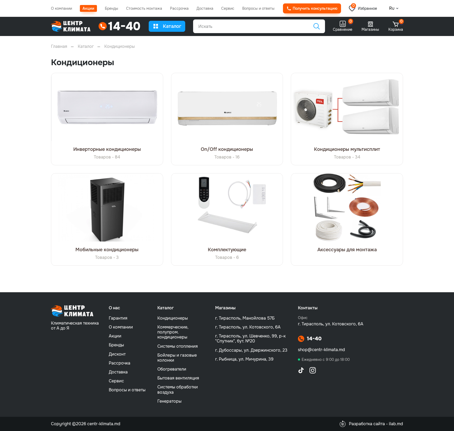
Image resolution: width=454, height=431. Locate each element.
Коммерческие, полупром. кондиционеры (172, 332)
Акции (88, 8)
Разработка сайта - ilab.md (376, 424)
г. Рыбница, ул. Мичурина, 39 (244, 359)
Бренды (111, 8)
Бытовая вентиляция (178, 378)
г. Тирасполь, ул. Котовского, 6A (248, 327)
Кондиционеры (172, 318)
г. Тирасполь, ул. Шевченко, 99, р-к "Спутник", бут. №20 (250, 338)
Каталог (172, 26)
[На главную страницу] (71, 26)
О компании (61, 8)
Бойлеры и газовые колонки (177, 357)
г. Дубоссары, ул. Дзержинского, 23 (251, 350)
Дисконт (117, 354)
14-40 (314, 339)
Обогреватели (171, 369)
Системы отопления (177, 346)
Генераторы (169, 401)
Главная (59, 46)
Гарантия (118, 318)
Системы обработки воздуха (177, 389)
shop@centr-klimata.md (321, 349)
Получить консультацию (315, 8)
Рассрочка (179, 8)
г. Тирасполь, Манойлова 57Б (245, 318)
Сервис (227, 8)
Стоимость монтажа (144, 8)
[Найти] (316, 26)
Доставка (205, 8)
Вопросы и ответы (258, 8)
